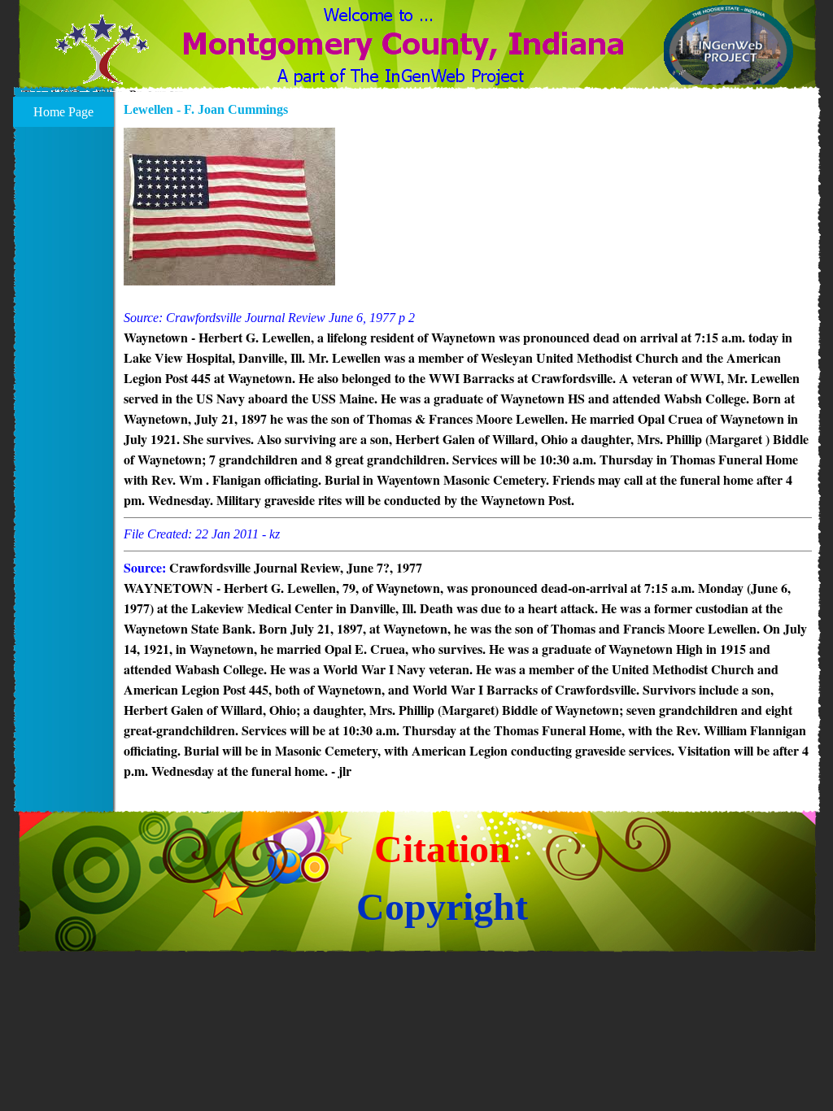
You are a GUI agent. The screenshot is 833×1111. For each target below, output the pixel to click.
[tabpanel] (468, 455)
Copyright (442, 906)
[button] (102, 59)
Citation (442, 848)
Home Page (63, 112)
